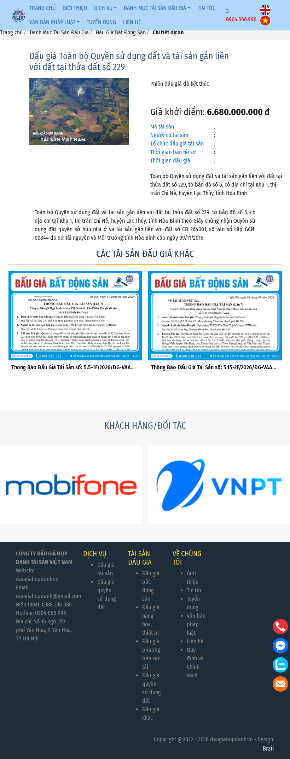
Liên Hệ (132, 22)
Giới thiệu (75, 8)
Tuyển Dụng (101, 22)
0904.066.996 (241, 19)
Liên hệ (195, 641)
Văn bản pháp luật (52, 22)
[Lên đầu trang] (281, 720)
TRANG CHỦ (42, 8)
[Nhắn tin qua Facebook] (280, 646)
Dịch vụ (103, 8)
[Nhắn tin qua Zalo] (280, 665)
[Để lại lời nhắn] (280, 684)
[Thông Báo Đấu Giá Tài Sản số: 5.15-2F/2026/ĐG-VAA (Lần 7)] (215, 315)
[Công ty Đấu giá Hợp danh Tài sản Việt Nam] (18, 15)
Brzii (268, 748)
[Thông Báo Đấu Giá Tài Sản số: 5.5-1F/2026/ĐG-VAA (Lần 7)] (75, 315)
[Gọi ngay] (280, 626)
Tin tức (206, 8)
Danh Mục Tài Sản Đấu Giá (155, 8)
